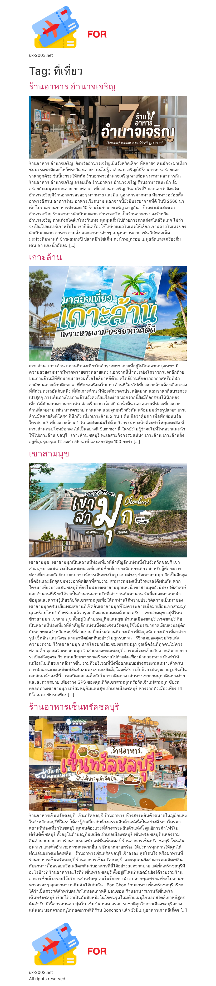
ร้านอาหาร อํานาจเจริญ (72, 86)
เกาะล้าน (45, 257)
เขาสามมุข (49, 453)
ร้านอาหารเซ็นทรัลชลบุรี (74, 707)
